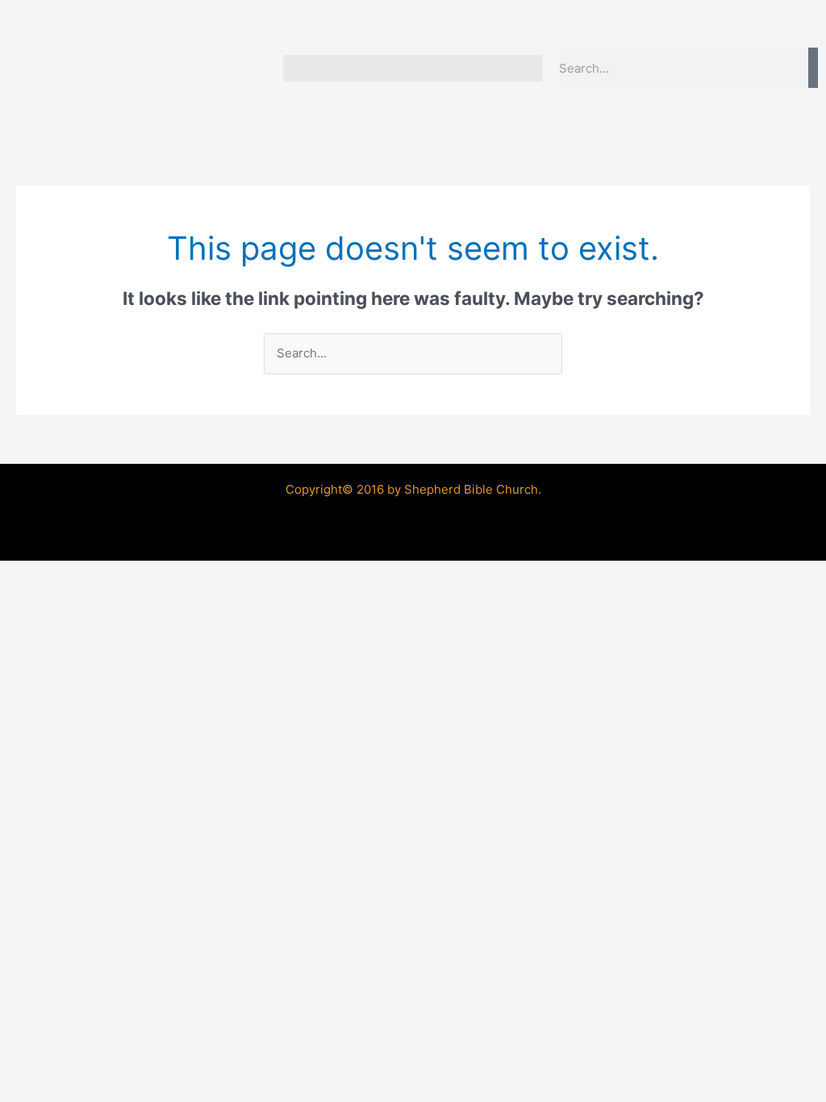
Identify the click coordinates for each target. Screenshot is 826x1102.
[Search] (813, 68)
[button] (412, 68)
